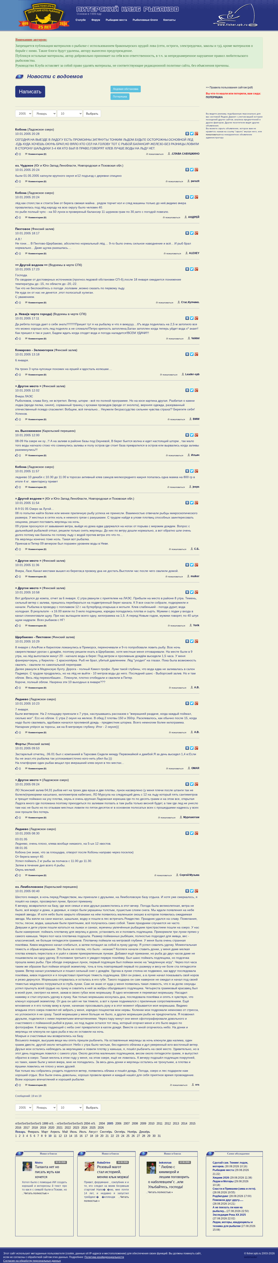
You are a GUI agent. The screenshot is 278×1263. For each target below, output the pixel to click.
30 (154, 1136)
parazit (195, 181)
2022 (68, 1127)
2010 (151, 1123)
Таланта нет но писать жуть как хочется (47, 1172)
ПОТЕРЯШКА (214, 97)
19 (96, 1136)
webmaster (250, 1257)
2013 (176, 1123)
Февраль (33, 1131)
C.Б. (196, 548)
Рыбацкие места (116, 19)
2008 (135, 1123)
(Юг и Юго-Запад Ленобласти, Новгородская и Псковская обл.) (69, 165)
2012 (168, 1123)
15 (75, 1136)
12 (60, 1136)
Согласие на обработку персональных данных (32, 1260)
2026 (101, 1127)
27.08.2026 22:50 (237, 1211)
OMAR (195, 768)
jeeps (196, 486)
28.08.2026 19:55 (223, 1192)
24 (122, 1136)
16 (81, 1136)
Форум (95, 19)
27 (138, 1136)
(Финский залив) (34, 229)
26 (133, 1136)
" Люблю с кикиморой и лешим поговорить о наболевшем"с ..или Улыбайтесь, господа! (168, 1177)
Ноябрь (132, 1131)
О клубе (81, 19)
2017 (26, 1127)
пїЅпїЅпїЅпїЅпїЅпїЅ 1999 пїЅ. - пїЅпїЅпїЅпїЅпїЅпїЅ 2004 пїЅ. (55, 1123)
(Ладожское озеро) (34, 129)
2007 (127, 1123)
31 (159, 1136)
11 (55, 1136)
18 (91, 1136)
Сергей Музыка (189, 875)
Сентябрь (106, 1131)
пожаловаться (156, 154)
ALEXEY (194, 253)
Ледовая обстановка (125, 89)
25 (127, 1136)
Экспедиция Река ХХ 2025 (229, 1214)
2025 (92, 1127)
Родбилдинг (220, 1196)
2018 (35, 1127)
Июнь (73, 1131)
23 (117, 1136)
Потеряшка (120, 96)
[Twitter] (192, 132)
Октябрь (119, 1131)
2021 (59, 1127)
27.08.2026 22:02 (223, 1218)
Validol (195, 338)
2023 (76, 1127)
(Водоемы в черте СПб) (48, 265)
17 (86, 1136)
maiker (195, 576)
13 (65, 1136)
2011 (159, 1123)
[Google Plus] (196, 132)
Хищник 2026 (221, 1177)
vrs (197, 1084)
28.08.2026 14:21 (223, 1203)
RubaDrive (103, 1162)
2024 (84, 1127)
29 (148, 1136)
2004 (102, 1123)
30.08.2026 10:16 (236, 1166)
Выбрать (92, 113)
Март (44, 1131)
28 (143, 1136)
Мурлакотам (191, 817)
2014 (184, 1123)
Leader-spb (192, 374)
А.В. (196, 687)
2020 (51, 1127)
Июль (83, 1131)
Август (93, 1131)
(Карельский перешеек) (45, 431)
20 (101, 1136)
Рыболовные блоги (145, 19)
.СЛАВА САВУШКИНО (185, 153)
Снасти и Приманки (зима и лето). (234, 1188)
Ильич (195, 455)
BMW (196, 419)
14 (70, 1136)
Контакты (169, 19)
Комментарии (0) (37, 154)
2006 (118, 1123)
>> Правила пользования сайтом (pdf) (229, 87)
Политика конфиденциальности (104, 1257)
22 (112, 1136)
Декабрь (144, 1131)
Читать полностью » (36, 1193)
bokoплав (165, 1162)
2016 (18, 1127)
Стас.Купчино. (190, 302)
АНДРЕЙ (193, 217)
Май (65, 1131)
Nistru (39, 1162)
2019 (43, 1127)
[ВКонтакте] (187, 132)
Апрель (55, 1131)
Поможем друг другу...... (228, 1200)
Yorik (196, 625)
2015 (192, 1123)
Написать (30, 91)
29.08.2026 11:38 (241, 1177)
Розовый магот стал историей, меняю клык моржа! (113, 1172)
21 (107, 1136)
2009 (143, 1123)
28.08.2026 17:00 (240, 1196)
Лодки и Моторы (223, 1181)
